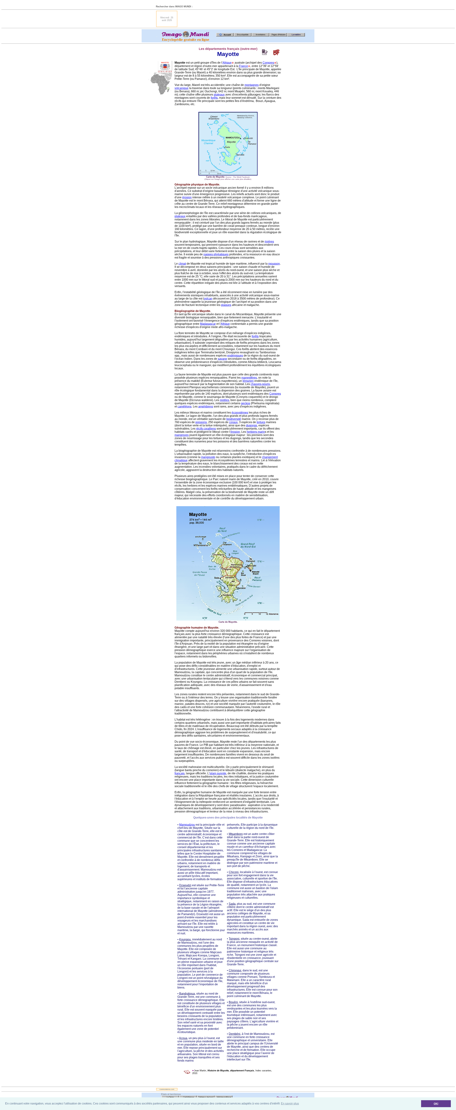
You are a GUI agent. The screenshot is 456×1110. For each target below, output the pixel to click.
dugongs (251, 425)
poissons (201, 422)
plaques (226, 304)
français (180, 773)
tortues (261, 422)
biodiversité (233, 418)
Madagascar (208, 323)
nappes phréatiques (216, 254)
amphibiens (205, 406)
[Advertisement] (244, 19)
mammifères (249, 377)
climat (182, 263)
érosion (187, 197)
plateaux (219, 94)
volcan (208, 298)
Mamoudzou (187, 824)
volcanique (181, 88)
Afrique (227, 62)
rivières (269, 241)
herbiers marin (256, 431)
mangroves (182, 435)
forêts (214, 97)
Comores (268, 62)
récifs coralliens (206, 428)
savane (222, 358)
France (243, 66)
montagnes (252, 84)
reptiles (224, 400)
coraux (233, 422)
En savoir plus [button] (290, 1103)
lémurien (248, 380)
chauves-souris (260, 384)
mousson (274, 263)
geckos (245, 403)
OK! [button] (436, 1103)
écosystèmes (240, 412)
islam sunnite (217, 773)
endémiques (235, 355)
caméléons (184, 406)
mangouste (208, 457)
